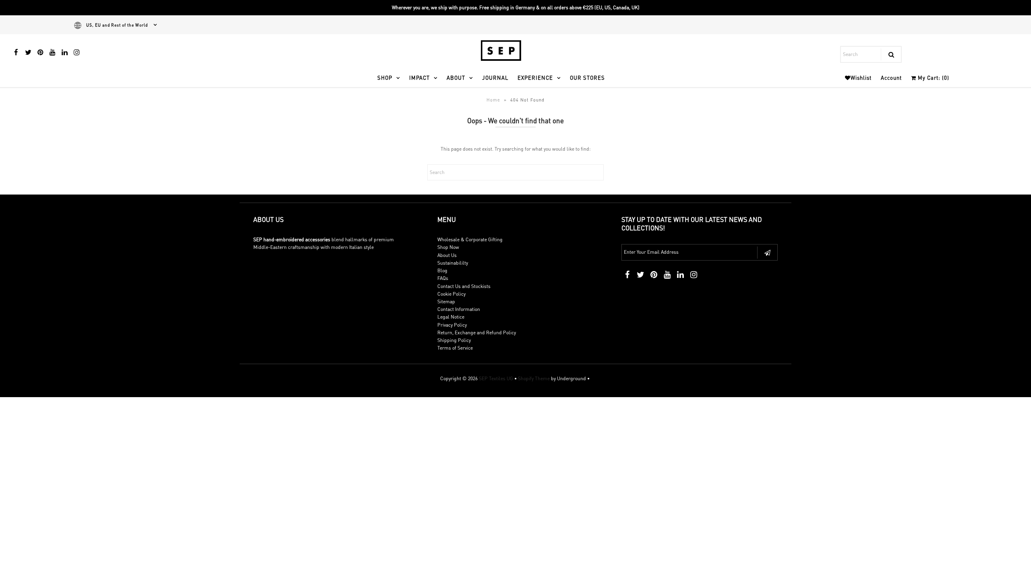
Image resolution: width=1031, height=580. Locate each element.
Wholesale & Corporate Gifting (470, 239)
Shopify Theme (534, 378)
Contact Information (458, 309)
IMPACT (419, 77)
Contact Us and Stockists (464, 286)
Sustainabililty (452, 263)
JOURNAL (495, 77)
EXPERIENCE (535, 77)
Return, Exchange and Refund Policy (476, 332)
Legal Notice (450, 317)
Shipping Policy (454, 340)
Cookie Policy (451, 294)
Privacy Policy (452, 325)
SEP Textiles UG (496, 378)
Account (891, 77)
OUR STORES (587, 77)
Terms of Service (455, 348)
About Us (447, 255)
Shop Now (448, 247)
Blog (442, 270)
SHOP (384, 77)
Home (493, 100)
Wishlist (861, 77)
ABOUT (456, 77)
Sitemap (446, 301)
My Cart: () (932, 77)
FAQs (442, 278)
